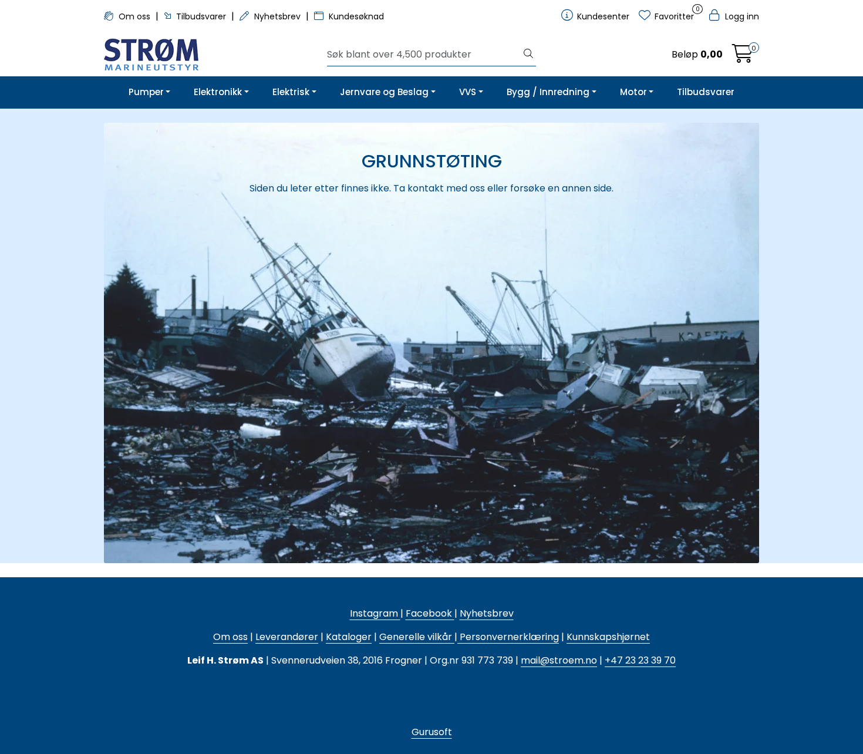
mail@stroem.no (559, 660)
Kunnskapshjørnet (608, 637)
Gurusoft (432, 732)
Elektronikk (218, 92)
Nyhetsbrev (277, 16)
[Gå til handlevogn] (742, 57)
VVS (467, 92)
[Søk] (528, 54)
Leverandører (286, 637)
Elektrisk (290, 92)
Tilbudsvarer (201, 16)
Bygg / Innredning (548, 92)
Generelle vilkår (415, 637)
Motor (633, 92)
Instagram (375, 613)
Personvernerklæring (508, 637)
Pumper (146, 92)
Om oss (134, 16)
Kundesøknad (355, 16)
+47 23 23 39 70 (640, 660)
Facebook (430, 613)
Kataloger (349, 637)
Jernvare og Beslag (384, 92)
